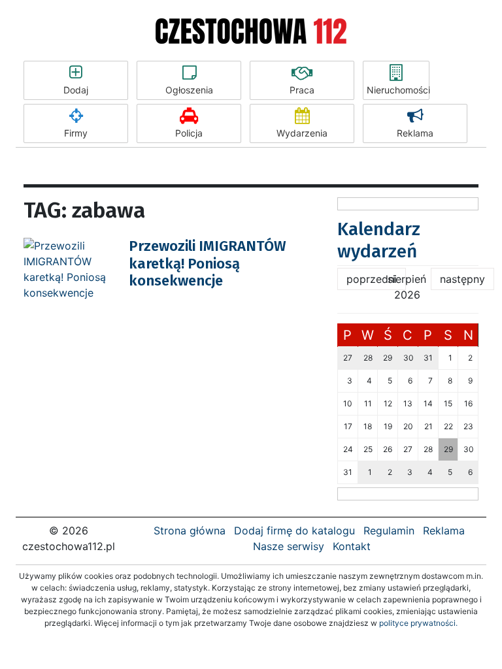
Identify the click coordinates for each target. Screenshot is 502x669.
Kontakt (352, 546)
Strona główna (190, 530)
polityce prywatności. (418, 623)
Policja (189, 133)
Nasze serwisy (288, 546)
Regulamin (388, 530)
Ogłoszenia (189, 89)
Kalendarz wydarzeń (378, 240)
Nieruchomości (398, 89)
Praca (302, 89)
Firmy (76, 133)
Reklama (415, 133)
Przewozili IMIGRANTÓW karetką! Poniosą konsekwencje (207, 263)
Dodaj (75, 89)
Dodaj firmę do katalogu (294, 530)
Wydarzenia (301, 133)
